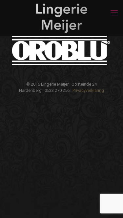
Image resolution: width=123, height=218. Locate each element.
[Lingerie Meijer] (61, 18)
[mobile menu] (114, 13)
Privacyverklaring (88, 90)
